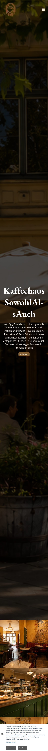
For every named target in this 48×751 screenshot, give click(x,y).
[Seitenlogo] (10, 9)
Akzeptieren (11, 748)
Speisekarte (24, 354)
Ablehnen (22, 748)
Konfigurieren (10, 742)
